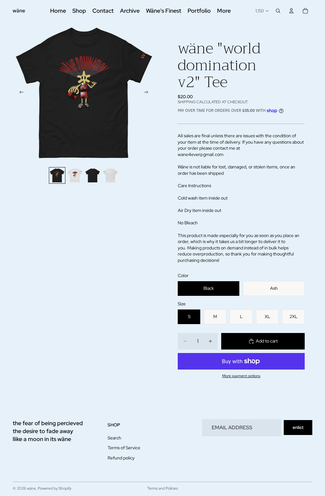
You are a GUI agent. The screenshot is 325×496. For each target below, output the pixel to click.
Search (114, 438)
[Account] (291, 11)
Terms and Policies (162, 488)
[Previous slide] (20, 93)
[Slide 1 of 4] (57, 175)
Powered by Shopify (54, 488)
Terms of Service (124, 448)
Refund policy (121, 458)
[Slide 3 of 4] (92, 175)
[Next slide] (148, 93)
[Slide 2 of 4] (75, 175)
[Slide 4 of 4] (110, 175)
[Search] (278, 11)
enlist (298, 427)
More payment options (241, 375)
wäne (31, 488)
